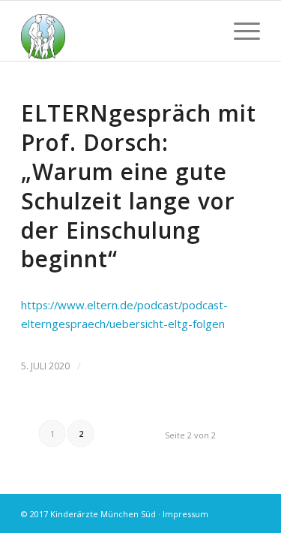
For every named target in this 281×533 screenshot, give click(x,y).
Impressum (185, 513)
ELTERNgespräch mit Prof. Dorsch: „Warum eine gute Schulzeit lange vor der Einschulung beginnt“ (138, 186)
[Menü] (239, 31)
